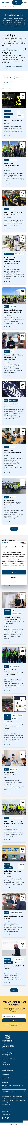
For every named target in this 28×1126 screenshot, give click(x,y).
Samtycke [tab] (5, 546)
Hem (3, 6)
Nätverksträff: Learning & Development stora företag (13, 822)
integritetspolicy (14, 1025)
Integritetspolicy (6, 1114)
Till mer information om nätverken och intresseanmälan (13, 67)
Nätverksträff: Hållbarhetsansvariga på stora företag (12, 503)
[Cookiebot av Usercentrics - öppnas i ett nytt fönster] (20, 543)
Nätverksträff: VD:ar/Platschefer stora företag (12, 165)
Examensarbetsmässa (11, 404)
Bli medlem (5, 1105)
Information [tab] (14, 546)
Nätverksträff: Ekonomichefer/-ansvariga (13, 451)
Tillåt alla (14, 572)
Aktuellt (9, 6)
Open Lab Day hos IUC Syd (13, 120)
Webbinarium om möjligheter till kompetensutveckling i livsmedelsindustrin (12, 260)
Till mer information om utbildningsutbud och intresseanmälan (13, 49)
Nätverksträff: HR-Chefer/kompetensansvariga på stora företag (14, 672)
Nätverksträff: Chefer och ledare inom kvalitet (13, 213)
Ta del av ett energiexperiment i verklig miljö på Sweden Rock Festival (13, 725)
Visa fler (14, 529)
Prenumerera (14, 1020)
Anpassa (13, 577)
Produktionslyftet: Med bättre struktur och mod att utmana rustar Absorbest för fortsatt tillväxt (14, 620)
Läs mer (6, 135)
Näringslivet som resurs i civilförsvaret (13, 872)
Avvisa (14, 582)
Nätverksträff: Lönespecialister (9, 774)
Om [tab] (23, 546)
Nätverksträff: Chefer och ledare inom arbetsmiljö (13, 311)
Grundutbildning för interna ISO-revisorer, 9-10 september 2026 (14, 357)
